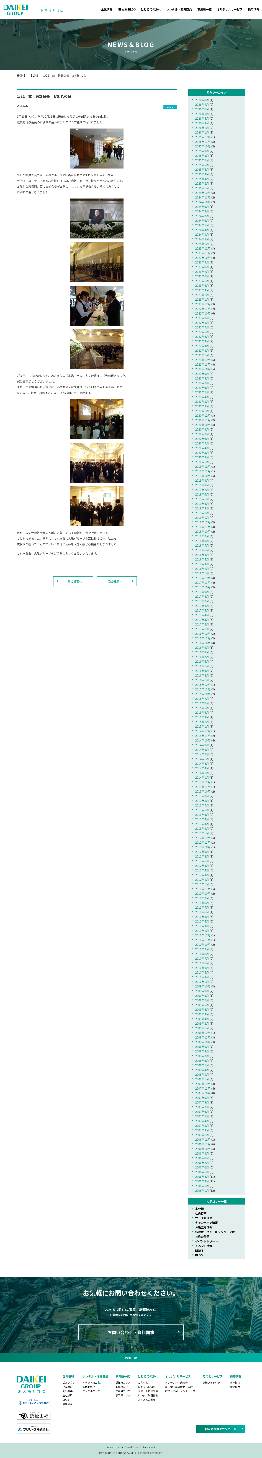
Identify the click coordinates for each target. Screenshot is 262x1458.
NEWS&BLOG (127, 9)
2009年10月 (202, 986)
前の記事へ (75, 581)
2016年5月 (202, 666)
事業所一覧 (204, 9)
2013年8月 (202, 800)
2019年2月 (202, 513)
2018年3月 (202, 564)
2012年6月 (202, 861)
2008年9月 (202, 1046)
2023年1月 (202, 299)
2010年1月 (202, 981)
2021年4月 (202, 397)
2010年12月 (202, 935)
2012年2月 (202, 879)
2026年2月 (202, 127)
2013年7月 (202, 805)
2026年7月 (202, 104)
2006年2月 (202, 1186)
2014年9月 (202, 745)
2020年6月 (202, 438)
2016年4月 (202, 670)
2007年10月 (202, 1093)
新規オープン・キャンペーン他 (215, 1232)
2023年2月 (202, 295)
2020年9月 (202, 429)
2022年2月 (202, 350)
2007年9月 (202, 1097)
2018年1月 (202, 573)
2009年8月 (202, 995)
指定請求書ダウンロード (220, 1429)
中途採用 (235, 1387)
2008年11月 (202, 1037)
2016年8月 (202, 652)
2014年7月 (202, 754)
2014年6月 (202, 759)
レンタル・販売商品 (179, 9)
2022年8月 (202, 322)
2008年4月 (202, 1070)
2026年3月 (202, 123)
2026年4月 (202, 118)
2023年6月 (202, 276)
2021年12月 (202, 360)
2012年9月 (202, 851)
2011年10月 (202, 893)
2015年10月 (202, 694)
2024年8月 (202, 211)
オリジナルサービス (230, 9)
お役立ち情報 (203, 1227)
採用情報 (253, 9)
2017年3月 (202, 619)
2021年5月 (202, 392)
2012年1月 (202, 884)
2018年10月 (202, 531)
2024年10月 (202, 202)
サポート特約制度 (148, 1391)
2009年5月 (202, 1009)
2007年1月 (202, 1135)
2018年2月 (202, 568)
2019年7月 (202, 489)
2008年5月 (202, 1065)
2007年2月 (202, 1130)
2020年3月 (202, 452)
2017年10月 (202, 587)
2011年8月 (202, 903)
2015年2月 (202, 722)
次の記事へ (115, 581)
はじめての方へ (151, 9)
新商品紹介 (89, 1387)
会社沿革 (68, 1395)
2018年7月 (202, 545)
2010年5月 (202, 968)
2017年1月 (202, 629)
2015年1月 (202, 726)
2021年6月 (202, 387)
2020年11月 (202, 420)
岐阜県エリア (122, 1387)
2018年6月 (202, 550)
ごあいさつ (69, 1382)
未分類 (199, 1208)
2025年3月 (202, 179)
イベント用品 (90, 1382)
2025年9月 (202, 151)
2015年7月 (202, 698)
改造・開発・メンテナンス (180, 1391)
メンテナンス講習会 (176, 1382)
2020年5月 (202, 443)
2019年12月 (202, 466)
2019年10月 (202, 476)
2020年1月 (202, 462)
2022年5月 (202, 336)
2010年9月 (202, 949)
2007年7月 (202, 1107)
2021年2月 (202, 406)
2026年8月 (202, 100)
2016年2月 (202, 675)
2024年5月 (202, 225)
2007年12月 (202, 1084)
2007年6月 (202, 1111)
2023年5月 (202, 281)
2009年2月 (202, 1023)
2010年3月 (202, 977)
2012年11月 (202, 842)
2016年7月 (202, 657)
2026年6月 (202, 109)
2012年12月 (202, 838)
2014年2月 (202, 773)
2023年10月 (202, 257)
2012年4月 (202, 870)
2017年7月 (202, 601)
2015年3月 (202, 717)
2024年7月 (202, 216)
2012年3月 (202, 875)
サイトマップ (148, 1447)
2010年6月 (202, 963)
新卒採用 (235, 1382)
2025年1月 (202, 188)
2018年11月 (202, 527)
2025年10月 (202, 146)
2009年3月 (202, 1019)
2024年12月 (202, 192)
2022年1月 (202, 355)
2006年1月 (202, 1190)
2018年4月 (202, 559)
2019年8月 (202, 485)
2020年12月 (202, 415)
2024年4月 (202, 230)
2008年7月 (202, 1056)
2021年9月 (202, 373)
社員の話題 (202, 1236)
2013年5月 (202, 814)
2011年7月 (202, 907)
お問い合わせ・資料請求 (131, 1332)
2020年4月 (202, 448)
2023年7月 (202, 271)
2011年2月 (202, 930)
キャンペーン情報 (206, 1222)
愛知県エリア (122, 1382)
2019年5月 (202, 499)
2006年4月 (202, 1176)
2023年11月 (202, 253)
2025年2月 (202, 183)
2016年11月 (202, 638)
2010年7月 (202, 958)
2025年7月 (202, 160)
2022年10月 (202, 313)
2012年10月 (202, 847)
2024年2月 (202, 239)
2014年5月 (202, 763)
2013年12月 (202, 782)
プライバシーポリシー (127, 1447)
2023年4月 (202, 285)
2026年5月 (202, 114)
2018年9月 (202, 536)
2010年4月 (202, 972)
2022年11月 (202, 308)
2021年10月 (202, 369)
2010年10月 (202, 944)
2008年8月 (202, 1051)
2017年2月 (202, 624)
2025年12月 (202, 137)
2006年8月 (202, 1158)
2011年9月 (202, 898)
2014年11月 (202, 735)
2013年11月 (202, 787)
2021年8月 (202, 378)
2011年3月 (202, 926)
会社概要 (68, 1391)
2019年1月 (202, 517)
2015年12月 (202, 684)
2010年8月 (202, 954)
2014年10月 (202, 740)
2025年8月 (202, 155)
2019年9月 (202, 480)
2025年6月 (202, 165)
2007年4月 (202, 1121)
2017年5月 (202, 610)
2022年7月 (202, 327)
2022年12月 (202, 304)
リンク (110, 1447)
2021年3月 (202, 401)
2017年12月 (202, 578)
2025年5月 (202, 169)
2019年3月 (202, 508)
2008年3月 (202, 1074)
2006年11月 (202, 1144)
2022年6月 (202, 332)
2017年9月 (202, 592)
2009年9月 (202, 991)
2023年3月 (202, 290)
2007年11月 (202, 1088)
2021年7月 (202, 383)
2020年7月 (202, 434)
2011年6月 (202, 912)
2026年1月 (202, 132)
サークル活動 (203, 1218)
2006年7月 (202, 1162)
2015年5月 (202, 708)
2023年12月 (202, 248)
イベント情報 (203, 1246)
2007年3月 (202, 1125)
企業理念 (68, 1387)
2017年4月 (202, 615)
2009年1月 (202, 1028)
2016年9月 (202, 647)
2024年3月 (202, 234)
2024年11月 (202, 197)
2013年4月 (202, 819)
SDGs (66, 1399)
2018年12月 (202, 522)
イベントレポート (206, 1241)
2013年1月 (202, 833)
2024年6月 (202, 220)
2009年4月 (202, 1014)
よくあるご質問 (146, 1399)
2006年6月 (202, 1167)
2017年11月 (202, 582)
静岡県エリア (122, 1395)
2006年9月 (202, 1153)
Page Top (131, 1357)
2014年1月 (202, 777)
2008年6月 (202, 1060)
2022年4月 (202, 341)
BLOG (199, 1255)
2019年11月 (202, 471)
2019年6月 (202, 494)
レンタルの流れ (146, 1387)
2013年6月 (202, 810)
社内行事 (201, 1213)
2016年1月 (202, 680)
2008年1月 (202, 1079)
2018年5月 (202, 554)
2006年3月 (202, 1181)
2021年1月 (202, 411)
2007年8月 (202, 1102)
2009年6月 (202, 1005)
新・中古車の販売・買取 (179, 1387)
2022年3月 (202, 346)
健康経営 (68, 1404)
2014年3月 (202, 768)
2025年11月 (202, 141)
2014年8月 (202, 749)
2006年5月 (202, 1172)
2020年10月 (202, 425)
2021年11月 (202, 364)
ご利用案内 (144, 1382)
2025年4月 (202, 174)
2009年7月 (202, 1000)
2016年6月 (202, 661)
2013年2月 (202, 828)
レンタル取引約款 (148, 1395)
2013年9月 (202, 796)
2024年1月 (202, 244)
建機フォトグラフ (213, 1382)
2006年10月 (202, 1149)
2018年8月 (202, 541)
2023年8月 (202, 267)
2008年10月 (202, 1042)
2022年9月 (202, 318)
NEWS (199, 1250)
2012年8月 (202, 856)
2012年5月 (202, 865)
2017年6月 (202, 606)
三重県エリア (122, 1391)
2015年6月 (202, 703)
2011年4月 (202, 921)
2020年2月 (202, 457)
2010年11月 (202, 940)
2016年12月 (202, 633)
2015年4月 (202, 712)
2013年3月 (202, 824)
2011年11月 (202, 889)
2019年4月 (202, 503)
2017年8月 (202, 596)
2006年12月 (202, 1139)
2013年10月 (202, 791)
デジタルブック (91, 1391)
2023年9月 (202, 262)
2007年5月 (202, 1116)
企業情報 (106, 9)
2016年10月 (202, 643)
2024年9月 (202, 206)
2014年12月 (202, 731)
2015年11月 (202, 689)
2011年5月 (202, 916)
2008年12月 (202, 1032)
